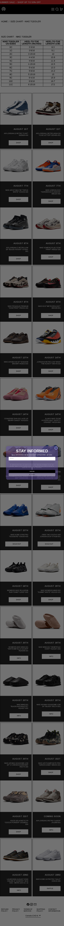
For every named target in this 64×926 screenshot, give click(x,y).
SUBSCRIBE (32, 471)
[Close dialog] (56, 448)
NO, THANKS (32, 474)
